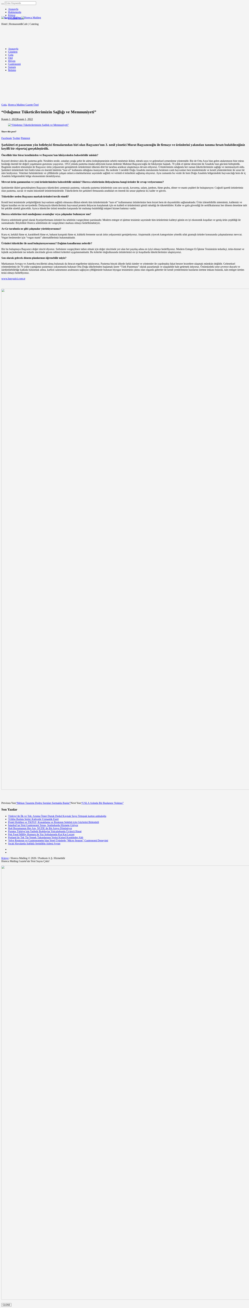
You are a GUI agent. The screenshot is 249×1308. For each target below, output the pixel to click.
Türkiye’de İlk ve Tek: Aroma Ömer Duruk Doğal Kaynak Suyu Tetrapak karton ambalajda (57, 816)
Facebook (6, 138)
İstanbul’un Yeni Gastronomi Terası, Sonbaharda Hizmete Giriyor (43, 825)
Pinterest (25, 138)
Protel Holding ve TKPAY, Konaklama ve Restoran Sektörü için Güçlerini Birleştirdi (53, 822)
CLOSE (6, 1305)
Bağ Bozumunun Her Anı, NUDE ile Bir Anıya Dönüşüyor (40, 828)
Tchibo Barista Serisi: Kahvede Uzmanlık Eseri (33, 819)
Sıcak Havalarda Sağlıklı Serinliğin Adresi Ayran (34, 843)
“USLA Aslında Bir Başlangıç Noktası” (102, 803)
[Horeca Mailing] (21, 17)
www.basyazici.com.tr (13, 278)
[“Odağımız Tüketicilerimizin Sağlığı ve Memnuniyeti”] (38, 124)
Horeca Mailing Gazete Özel (23, 104)
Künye (5, 858)
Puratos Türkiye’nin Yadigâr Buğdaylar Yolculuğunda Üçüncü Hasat (44, 831)
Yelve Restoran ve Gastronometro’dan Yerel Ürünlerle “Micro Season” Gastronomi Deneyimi (58, 840)
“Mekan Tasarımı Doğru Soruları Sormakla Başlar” (43, 803)
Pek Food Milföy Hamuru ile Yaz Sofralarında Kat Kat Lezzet (41, 834)
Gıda (4, 104)
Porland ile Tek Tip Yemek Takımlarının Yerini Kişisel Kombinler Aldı (45, 837)
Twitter (16, 138)
